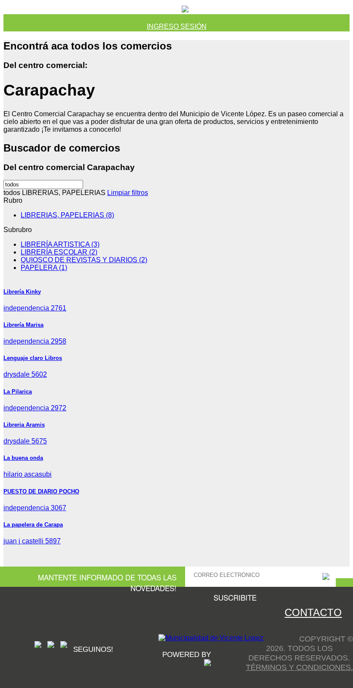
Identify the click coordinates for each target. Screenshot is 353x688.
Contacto (313, 612)
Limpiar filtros (127, 192)
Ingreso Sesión (177, 26)
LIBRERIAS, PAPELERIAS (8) (67, 215)
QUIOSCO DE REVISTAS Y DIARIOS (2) (84, 259)
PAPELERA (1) (44, 267)
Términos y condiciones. (299, 667)
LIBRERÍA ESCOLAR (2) (59, 252)
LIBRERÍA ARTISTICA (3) (60, 244)
